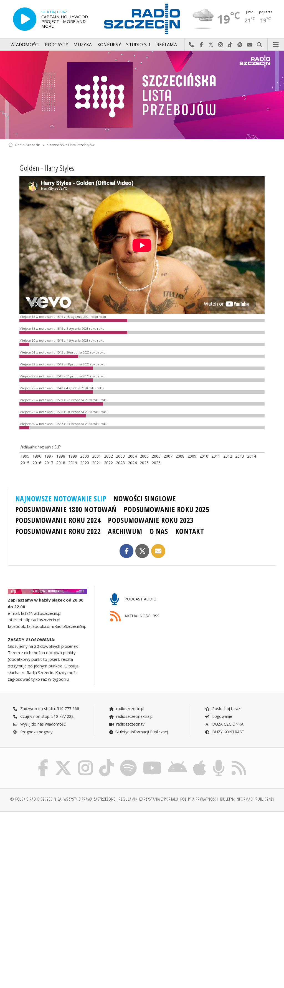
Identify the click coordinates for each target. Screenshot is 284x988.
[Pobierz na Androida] (177, 760)
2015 (25, 462)
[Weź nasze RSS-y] (238, 760)
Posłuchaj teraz (225, 708)
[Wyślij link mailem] (158, 551)
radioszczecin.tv (129, 724)
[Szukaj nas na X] (63, 760)
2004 (132, 456)
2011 (215, 456)
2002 (108, 456)
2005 (144, 456)
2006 (156, 456)
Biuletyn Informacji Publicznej (141, 731)
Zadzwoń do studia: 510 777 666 (49, 708)
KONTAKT (189, 531)
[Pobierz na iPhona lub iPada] (199, 760)
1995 (25, 456)
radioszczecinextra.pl (134, 716)
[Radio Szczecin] (142, 19)
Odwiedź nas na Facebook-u (201, 44)
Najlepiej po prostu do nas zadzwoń (191, 44)
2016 (36, 462)
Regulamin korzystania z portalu (148, 799)
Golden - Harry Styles (46, 167)
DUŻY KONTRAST (227, 731)
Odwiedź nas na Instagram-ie (220, 44)
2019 (72, 462)
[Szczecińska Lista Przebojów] (142, 95)
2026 (156, 462)
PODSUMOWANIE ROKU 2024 (58, 520)
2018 (60, 462)
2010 (203, 456)
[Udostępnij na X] (142, 551)
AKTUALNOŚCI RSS (141, 615)
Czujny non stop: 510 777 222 (46, 716)
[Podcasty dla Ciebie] (218, 760)
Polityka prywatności (199, 799)
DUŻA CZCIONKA (227, 724)
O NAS (158, 531)
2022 (108, 462)
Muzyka (82, 45)
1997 (48, 456)
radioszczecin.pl (129, 708)
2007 (168, 456)
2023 (120, 462)
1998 (60, 456)
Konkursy (109, 45)
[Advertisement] (74, 858)
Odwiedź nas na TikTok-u (230, 44)
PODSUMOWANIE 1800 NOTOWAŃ (65, 509)
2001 (96, 456)
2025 (144, 462)
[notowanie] (47, 591)
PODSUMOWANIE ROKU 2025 (166, 509)
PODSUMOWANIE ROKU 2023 (151, 520)
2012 (227, 456)
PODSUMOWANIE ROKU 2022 (58, 531)
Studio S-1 (138, 45)
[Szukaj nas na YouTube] (152, 760)
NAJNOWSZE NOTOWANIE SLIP (60, 499)
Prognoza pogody (35, 731)
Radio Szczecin (27, 145)
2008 (180, 456)
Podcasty (56, 45)
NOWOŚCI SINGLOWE (144, 499)
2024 (132, 462)
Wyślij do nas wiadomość (250, 44)
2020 (84, 462)
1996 (36, 456)
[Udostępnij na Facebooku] (127, 551)
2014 (251, 456)
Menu (276, 44)
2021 (96, 462)
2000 (84, 456)
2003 (120, 456)
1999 (72, 456)
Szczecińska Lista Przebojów (71, 145)
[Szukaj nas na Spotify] (128, 760)
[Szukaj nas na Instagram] (85, 760)
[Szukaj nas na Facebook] (43, 760)
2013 (239, 456)
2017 (48, 462)
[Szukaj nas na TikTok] (106, 760)
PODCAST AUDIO (139, 599)
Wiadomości (25, 45)
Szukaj (259, 44)
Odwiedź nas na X (211, 44)
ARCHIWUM (125, 531)
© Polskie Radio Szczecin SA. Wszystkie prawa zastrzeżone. (63, 799)
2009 (191, 456)
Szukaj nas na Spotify (240, 44)
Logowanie (221, 716)
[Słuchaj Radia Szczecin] (25, 19)
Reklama (166, 45)
